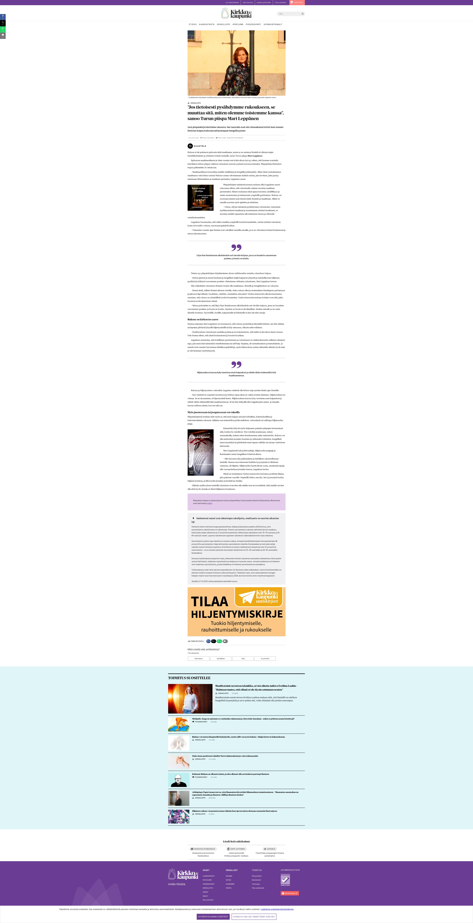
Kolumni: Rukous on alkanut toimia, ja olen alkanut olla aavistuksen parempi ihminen (230, 774)
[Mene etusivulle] (183, 874)
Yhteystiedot (257, 876)
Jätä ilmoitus (248, 2)
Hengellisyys (208, 888)
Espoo (228, 880)
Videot (205, 896)
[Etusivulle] (236, 13)
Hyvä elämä (207, 880)
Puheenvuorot (209, 884)
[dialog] (236, 914)
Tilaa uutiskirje (280, 2)
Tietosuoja (256, 884)
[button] (208, 641)
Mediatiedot (256, 880)
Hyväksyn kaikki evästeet (213, 916)
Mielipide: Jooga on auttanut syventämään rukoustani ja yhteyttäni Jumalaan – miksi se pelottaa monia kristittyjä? (243, 719)
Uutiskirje (271, 849)
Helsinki (229, 876)
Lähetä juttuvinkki (264, 2)
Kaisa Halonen (208, 138)
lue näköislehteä (289, 870)
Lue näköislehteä (232, 2)
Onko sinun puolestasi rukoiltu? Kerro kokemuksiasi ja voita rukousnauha (225, 756)
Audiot (205, 892)
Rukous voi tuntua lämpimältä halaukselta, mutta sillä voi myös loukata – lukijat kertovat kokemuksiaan (238, 737)
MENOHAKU (298, 2)
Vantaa (228, 888)
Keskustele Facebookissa (204, 849)
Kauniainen (230, 884)
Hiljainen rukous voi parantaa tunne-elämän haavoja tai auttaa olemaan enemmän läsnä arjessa (234, 811)
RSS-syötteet (208, 900)
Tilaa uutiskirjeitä (258, 888)
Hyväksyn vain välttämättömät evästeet (254, 917)
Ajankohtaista (209, 876)
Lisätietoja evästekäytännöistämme (277, 909)
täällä (209, 503)
